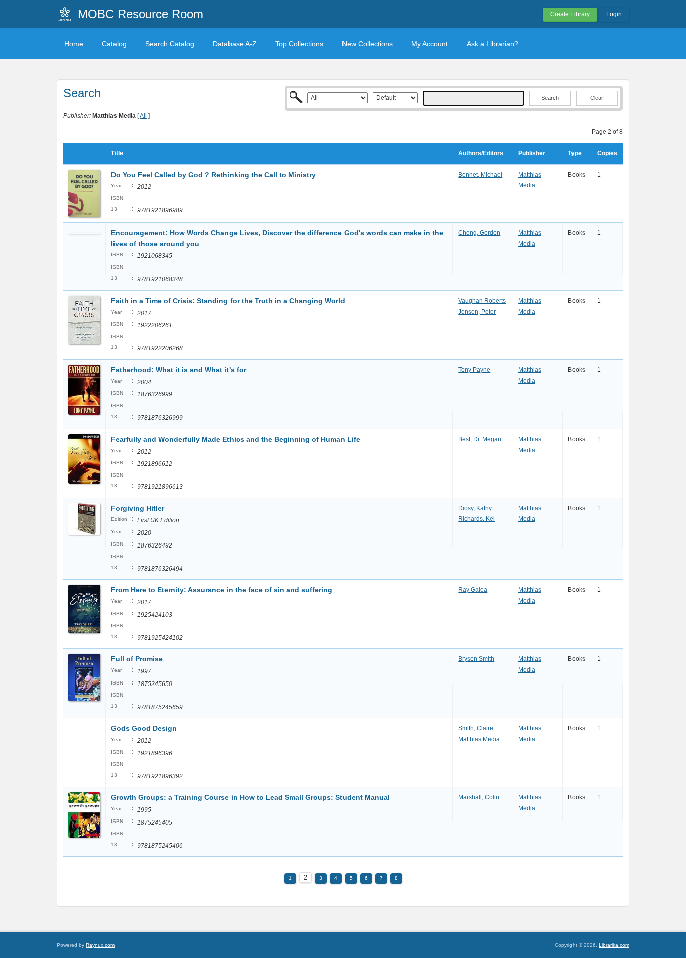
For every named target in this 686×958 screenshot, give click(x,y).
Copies (607, 153)
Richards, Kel (476, 518)
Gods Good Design (144, 728)
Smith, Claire (475, 728)
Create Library (570, 14)
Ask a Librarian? (492, 44)
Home (73, 44)
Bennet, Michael (480, 174)
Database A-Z (235, 44)
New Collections (367, 44)
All (143, 115)
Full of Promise (137, 659)
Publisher (531, 153)
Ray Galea (472, 589)
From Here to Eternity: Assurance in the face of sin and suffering (221, 590)
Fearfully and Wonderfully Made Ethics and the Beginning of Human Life (235, 439)
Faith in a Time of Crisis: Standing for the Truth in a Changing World (228, 301)
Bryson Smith (476, 658)
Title (117, 153)
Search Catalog (169, 44)
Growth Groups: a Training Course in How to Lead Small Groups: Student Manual (250, 797)
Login (614, 14)
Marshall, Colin (478, 797)
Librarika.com (614, 945)
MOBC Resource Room (140, 14)
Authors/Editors (480, 153)
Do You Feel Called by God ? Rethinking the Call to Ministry (213, 175)
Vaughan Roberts (482, 300)
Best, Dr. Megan (479, 439)
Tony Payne (474, 369)
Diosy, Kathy (475, 508)
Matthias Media (479, 739)
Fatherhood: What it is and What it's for (178, 370)
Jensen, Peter (477, 311)
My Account (429, 44)
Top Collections (299, 44)
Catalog (114, 44)
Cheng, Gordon (479, 232)
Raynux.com (100, 945)
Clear (596, 98)
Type (575, 153)
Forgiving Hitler (137, 508)
